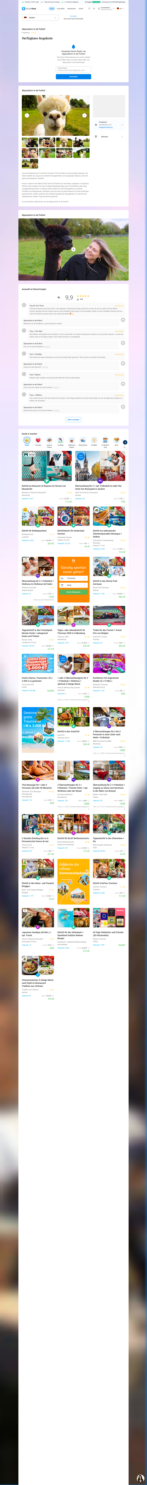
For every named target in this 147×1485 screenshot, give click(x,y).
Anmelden (73, 77)
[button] (27, 115)
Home (52, 8)
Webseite (109, 136)
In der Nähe (60, 8)
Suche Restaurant (73, 592)
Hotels (81, 8)
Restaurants (71, 8)
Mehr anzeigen (73, 420)
